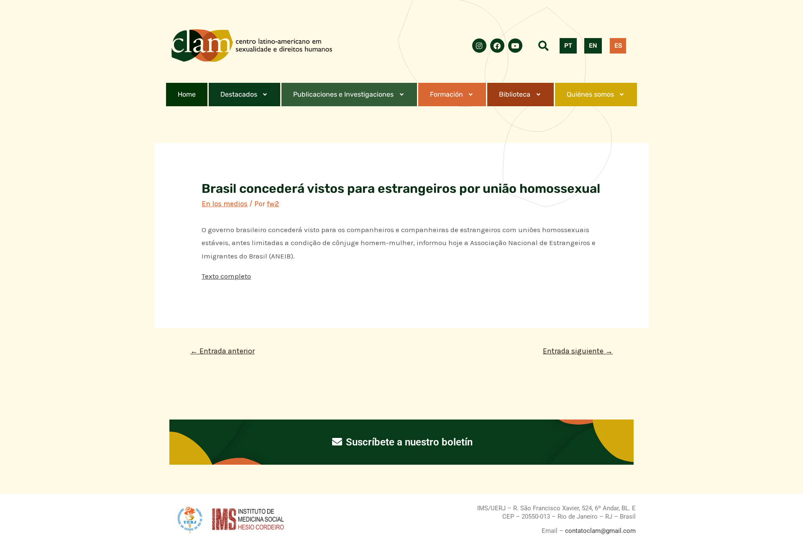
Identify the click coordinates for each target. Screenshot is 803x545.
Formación (446, 94)
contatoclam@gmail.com (599, 531)
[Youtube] (515, 45)
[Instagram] (479, 45)
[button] (245, 94)
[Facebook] (497, 45)
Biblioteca (514, 94)
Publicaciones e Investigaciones (343, 94)
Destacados (238, 94)
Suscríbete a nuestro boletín (408, 442)
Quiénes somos (590, 94)
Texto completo (226, 276)
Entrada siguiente (578, 351)
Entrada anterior (222, 351)
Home (187, 94)
